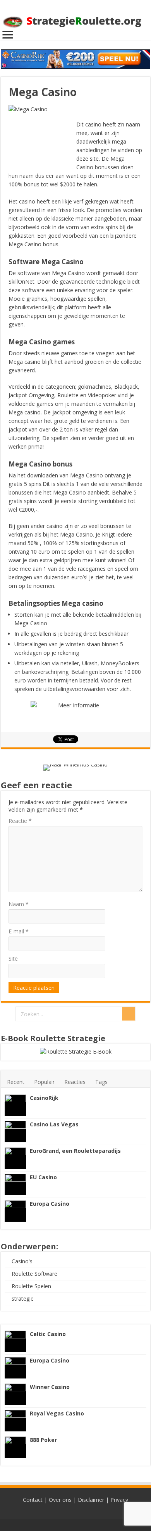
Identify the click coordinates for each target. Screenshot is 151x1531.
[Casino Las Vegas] (15, 1131)
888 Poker (43, 1439)
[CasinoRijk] (15, 1105)
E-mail (19, 931)
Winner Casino (50, 1387)
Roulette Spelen (31, 1286)
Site (13, 958)
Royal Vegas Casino (57, 1413)
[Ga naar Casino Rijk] (75, 58)
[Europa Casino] (15, 1211)
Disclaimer (91, 1499)
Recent (15, 1082)
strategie (23, 1298)
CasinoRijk (44, 1097)
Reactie (20, 820)
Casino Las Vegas (54, 1124)
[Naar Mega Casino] (75, 712)
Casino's (22, 1261)
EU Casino (43, 1177)
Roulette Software (34, 1273)
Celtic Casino (48, 1334)
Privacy (119, 1499)
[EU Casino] (15, 1184)
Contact (33, 1499)
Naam (19, 904)
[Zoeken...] (128, 1014)
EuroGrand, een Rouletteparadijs (75, 1150)
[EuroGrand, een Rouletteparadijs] (15, 1158)
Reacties (75, 1082)
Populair (44, 1082)
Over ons (60, 1499)
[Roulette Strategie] (75, 19)
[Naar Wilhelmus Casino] (75, 766)
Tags (101, 1082)
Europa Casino (49, 1203)
